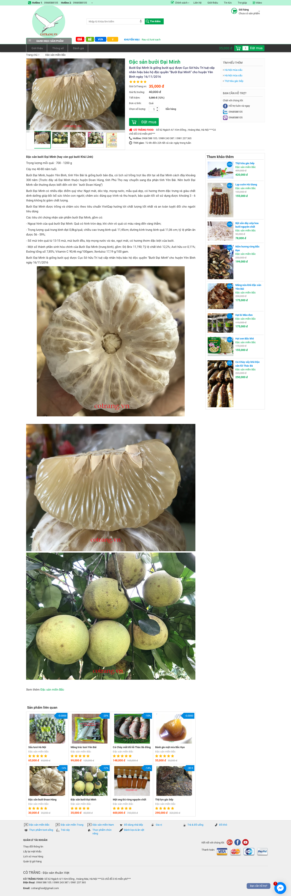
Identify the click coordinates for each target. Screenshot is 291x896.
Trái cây (65, 829)
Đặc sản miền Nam (103, 824)
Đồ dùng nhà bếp (133, 824)
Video (258, 2)
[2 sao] (34, 756)
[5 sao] (46, 756)
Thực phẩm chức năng (102, 831)
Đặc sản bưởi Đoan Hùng (42, 799)
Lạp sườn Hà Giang (246, 184)
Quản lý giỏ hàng (32, 861)
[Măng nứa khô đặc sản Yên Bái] (220, 296)
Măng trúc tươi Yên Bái (83, 747)
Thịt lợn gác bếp (164, 799)
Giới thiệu (212, 2)
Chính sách (181, 2)
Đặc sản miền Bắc (55, 54)
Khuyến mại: (132, 39)
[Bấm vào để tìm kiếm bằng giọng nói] (141, 21)
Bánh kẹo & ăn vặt (134, 829)
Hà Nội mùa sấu (233, 69)
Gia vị (159, 824)
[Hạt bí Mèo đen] (220, 322)
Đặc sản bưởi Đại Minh (83, 799)
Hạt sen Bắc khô (244, 338)
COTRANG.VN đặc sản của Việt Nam (49, 22)
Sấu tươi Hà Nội (37, 747)
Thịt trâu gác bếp (233, 81)
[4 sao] (42, 756)
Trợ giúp (242, 2)
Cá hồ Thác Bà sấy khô (154, 39)
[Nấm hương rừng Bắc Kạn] (220, 261)
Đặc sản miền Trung (72, 824)
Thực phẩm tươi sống (41, 829)
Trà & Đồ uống (195, 824)
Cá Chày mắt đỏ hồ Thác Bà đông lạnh (132, 747)
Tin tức (228, 2)
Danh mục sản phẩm (49, 40)
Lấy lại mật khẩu (32, 851)
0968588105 (51, 2)
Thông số (58, 48)
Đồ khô (223, 824)
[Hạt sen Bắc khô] (220, 346)
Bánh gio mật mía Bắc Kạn (170, 747)
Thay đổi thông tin (33, 846)
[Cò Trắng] (237, 842)
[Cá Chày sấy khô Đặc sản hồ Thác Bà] (220, 383)
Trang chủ (31, 54)
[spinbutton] (245, 48)
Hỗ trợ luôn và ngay (239, 105)
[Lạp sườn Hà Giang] (220, 199)
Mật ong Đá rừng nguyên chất (129, 799)
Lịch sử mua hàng (33, 856)
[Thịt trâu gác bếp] (220, 170)
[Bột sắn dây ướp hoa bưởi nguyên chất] (220, 230)
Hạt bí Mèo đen (244, 314)
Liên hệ (197, 2)
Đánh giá (78, 48)
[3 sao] (38, 756)
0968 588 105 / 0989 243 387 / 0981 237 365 (166, 138)
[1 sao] (30, 756)
